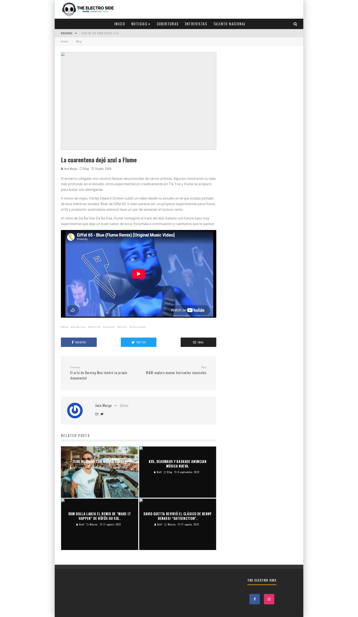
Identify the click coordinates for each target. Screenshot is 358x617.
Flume (123, 326)
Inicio (119, 23)
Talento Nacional (229, 23)
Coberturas (168, 23)
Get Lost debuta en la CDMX (100, 36)
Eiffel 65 (95, 326)
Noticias (139, 23)
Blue (65, 326)
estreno (110, 326)
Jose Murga (70, 168)
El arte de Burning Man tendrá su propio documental (98, 373)
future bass (138, 326)
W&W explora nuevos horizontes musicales (176, 370)
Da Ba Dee (79, 326)
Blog (86, 168)
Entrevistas (196, 23)
